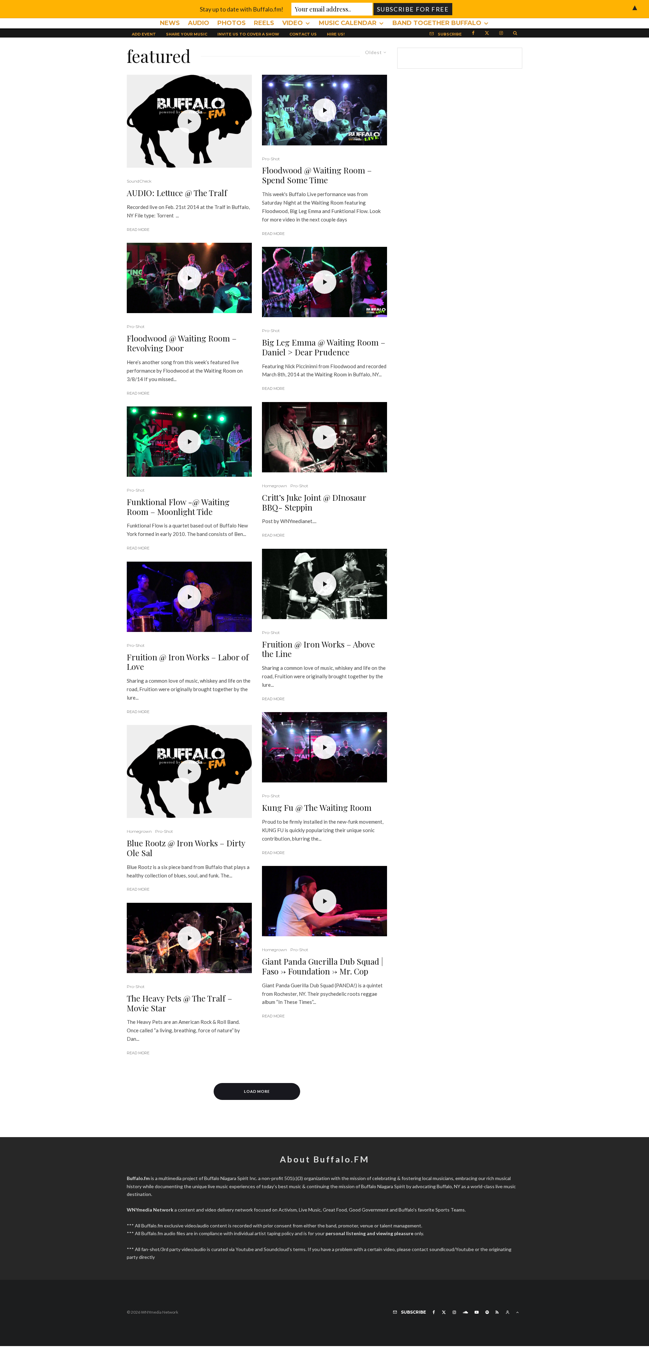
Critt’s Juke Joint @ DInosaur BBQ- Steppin (314, 502)
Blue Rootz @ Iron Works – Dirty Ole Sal (186, 848)
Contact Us (303, 34)
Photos (231, 23)
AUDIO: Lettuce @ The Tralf (177, 193)
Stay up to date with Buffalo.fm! (241, 9)
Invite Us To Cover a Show (248, 34)
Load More (257, 1091)
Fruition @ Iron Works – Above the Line (318, 649)
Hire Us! (335, 34)
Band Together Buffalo (436, 23)
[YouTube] (476, 1312)
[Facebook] (473, 32)
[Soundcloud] (465, 1312)
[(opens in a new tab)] (189, 121)
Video (292, 23)
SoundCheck (139, 181)
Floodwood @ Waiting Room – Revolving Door (182, 343)
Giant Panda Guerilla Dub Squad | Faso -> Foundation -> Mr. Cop (322, 966)
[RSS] (497, 1312)
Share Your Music (186, 34)
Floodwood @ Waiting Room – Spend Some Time (317, 175)
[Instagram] (501, 32)
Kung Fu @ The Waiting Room (316, 808)
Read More (138, 229)
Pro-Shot (136, 326)
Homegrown (139, 831)
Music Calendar (348, 23)
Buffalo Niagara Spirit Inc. (230, 1178)
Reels (264, 23)
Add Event (144, 34)
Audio (198, 23)
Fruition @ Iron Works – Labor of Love (188, 662)
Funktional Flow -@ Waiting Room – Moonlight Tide (178, 507)
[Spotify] (487, 1312)
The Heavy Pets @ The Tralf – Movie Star (179, 1003)
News (170, 23)
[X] (487, 32)
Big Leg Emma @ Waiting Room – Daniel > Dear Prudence (323, 347)
